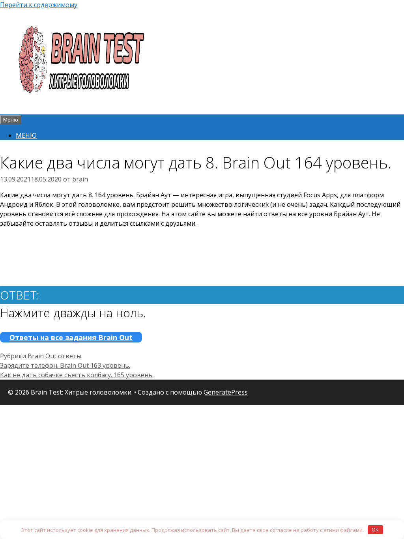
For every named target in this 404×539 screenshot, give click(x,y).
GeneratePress (226, 392)
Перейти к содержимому (38, 4)
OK (375, 529)
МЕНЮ (26, 135)
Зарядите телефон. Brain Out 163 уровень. (65, 365)
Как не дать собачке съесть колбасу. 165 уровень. (76, 375)
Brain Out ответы (54, 356)
